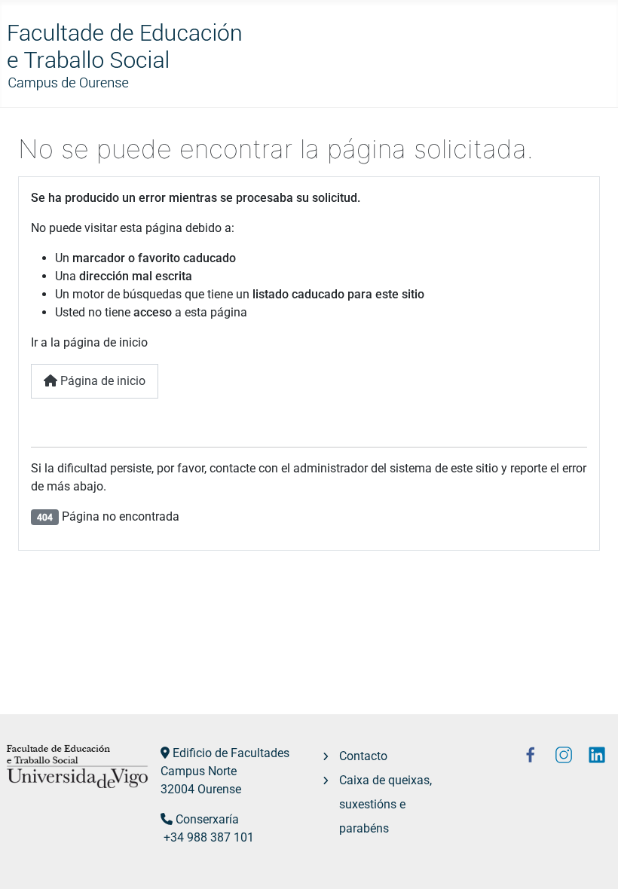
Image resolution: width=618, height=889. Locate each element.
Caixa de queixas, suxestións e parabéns (385, 804)
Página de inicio (101, 381)
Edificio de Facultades (231, 753)
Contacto (363, 756)
